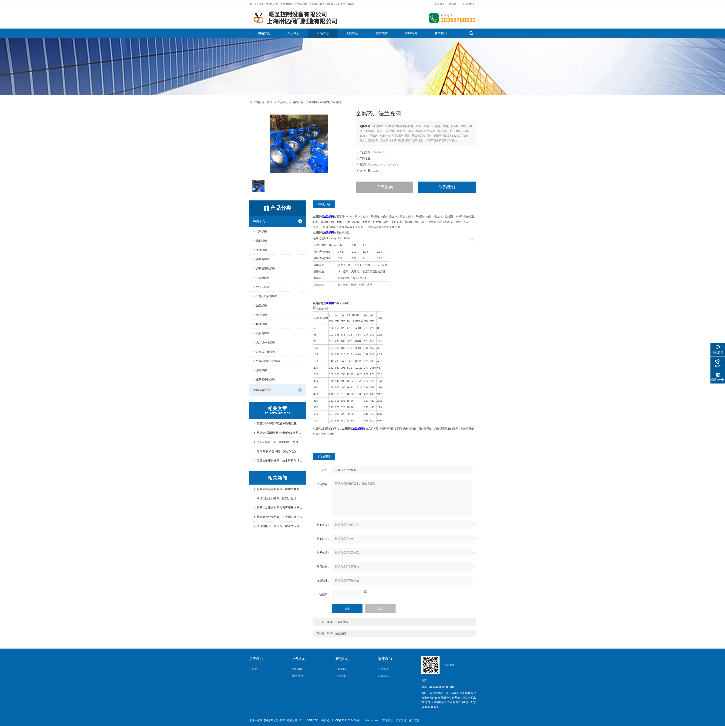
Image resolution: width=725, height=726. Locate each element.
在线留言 (454, 3)
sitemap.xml (372, 720)
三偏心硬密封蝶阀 (266, 296)
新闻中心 (352, 33)
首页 (270, 102)
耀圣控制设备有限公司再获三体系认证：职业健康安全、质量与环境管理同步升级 (279, 507)
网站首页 (264, 33)
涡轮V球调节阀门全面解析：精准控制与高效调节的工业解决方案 (279, 442)
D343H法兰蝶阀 (336, 633)
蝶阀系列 (298, 102)
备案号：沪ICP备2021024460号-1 (341, 720)
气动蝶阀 (261, 231)
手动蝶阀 (261, 249)
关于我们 (293, 33)
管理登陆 (387, 720)
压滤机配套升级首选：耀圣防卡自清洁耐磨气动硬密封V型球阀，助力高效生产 (279, 526)
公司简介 (254, 668)
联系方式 (383, 675)
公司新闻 (340, 668)
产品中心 (323, 33)
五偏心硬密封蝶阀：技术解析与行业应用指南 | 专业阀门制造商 (279, 460)
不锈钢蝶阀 (262, 259)
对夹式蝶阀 (262, 286)
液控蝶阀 (261, 370)
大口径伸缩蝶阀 (265, 342)
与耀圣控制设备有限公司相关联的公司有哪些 (279, 489)
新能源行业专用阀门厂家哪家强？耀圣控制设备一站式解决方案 (279, 516)
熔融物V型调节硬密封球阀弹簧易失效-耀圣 (279, 432)
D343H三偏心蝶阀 (338, 622)
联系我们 (468, 3)
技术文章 (382, 33)
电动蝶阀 (261, 324)
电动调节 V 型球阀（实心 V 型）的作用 (279, 451)
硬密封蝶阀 (262, 333)
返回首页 (439, 3)
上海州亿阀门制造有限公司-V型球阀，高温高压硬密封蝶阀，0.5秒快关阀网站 (310, 3)
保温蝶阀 (261, 314)
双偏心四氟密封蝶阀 (268, 361)
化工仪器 (414, 720)
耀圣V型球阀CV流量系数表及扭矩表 (279, 423)
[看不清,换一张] (394, 591)
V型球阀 (297, 668)
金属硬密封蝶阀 (265, 379)
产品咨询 (384, 187)
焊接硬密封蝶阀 (265, 268)
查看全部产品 (262, 390)
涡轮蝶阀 (261, 240)
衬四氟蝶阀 (262, 277)
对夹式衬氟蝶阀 (265, 351)
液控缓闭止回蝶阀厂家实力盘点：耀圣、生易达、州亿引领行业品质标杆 (279, 498)
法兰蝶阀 (311, 102)
